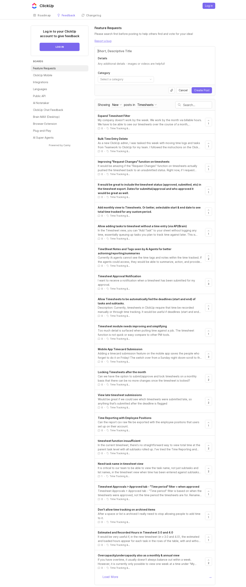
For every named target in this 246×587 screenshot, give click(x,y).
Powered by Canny (60, 145)
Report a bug (103, 41)
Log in (209, 5)
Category (104, 73)
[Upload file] (172, 90)
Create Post (201, 90)
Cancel (183, 90)
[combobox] (126, 79)
